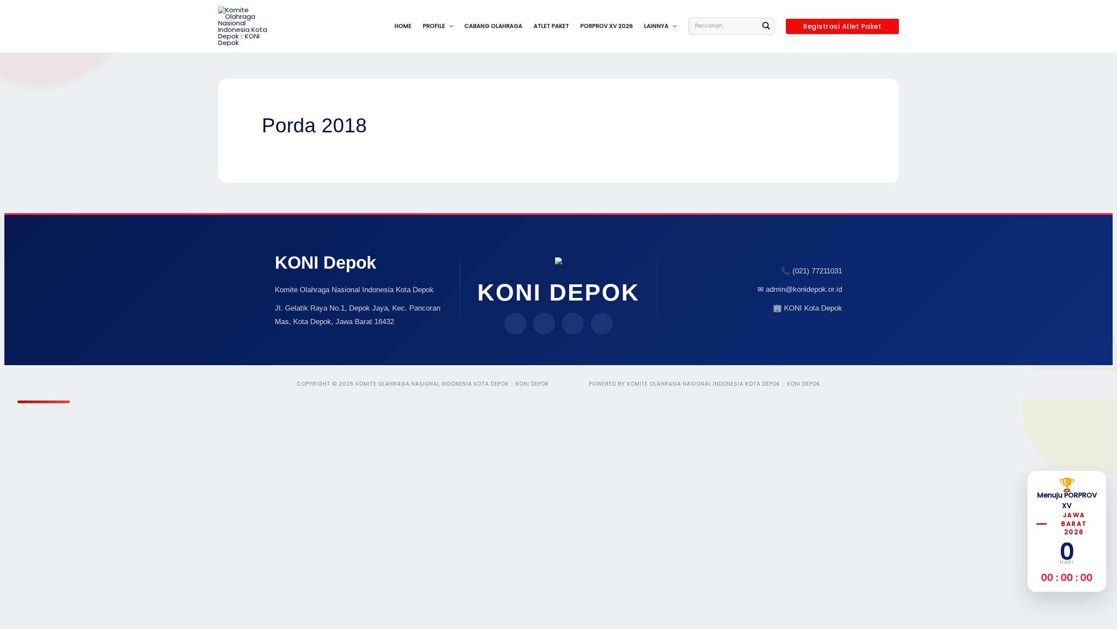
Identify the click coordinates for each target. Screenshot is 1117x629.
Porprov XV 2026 (606, 26)
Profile (434, 26)
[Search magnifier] (766, 25)
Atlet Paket (551, 26)
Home (402, 26)
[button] (449, 26)
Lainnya (656, 26)
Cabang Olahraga (493, 26)
